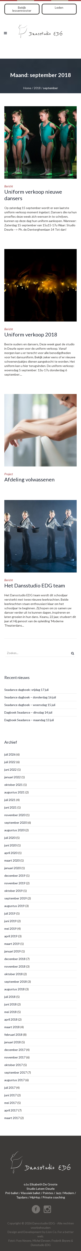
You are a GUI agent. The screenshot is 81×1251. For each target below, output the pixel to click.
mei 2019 (10, 928)
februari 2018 (13, 1034)
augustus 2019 (14, 906)
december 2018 (14, 959)
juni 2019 (10, 921)
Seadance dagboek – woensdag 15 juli (29, 705)
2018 (37, 88)
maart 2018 (12, 1027)
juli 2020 (10, 837)
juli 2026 (10, 754)
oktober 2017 (13, 1065)
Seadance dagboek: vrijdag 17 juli (26, 689)
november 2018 (14, 966)
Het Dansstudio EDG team (34, 585)
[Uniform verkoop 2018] (40, 285)
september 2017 (15, 1072)
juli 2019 (10, 913)
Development (32, 1232)
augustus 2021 (14, 792)
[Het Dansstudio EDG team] (40, 536)
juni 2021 (10, 807)
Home (27, 88)
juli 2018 (10, 997)
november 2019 (14, 883)
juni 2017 (10, 1095)
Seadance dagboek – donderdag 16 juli (30, 697)
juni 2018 (10, 1004)
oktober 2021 (13, 784)
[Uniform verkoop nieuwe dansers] (40, 142)
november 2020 (14, 815)
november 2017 (14, 1057)
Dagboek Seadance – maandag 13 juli (29, 720)
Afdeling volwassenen (29, 479)
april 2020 (10, 853)
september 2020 (15, 822)
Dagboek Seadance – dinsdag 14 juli (28, 712)
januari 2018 (12, 1042)
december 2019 (14, 875)
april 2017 (10, 1110)
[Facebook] (36, 1209)
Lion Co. (51, 1232)
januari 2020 (12, 868)
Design (12, 1232)
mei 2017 (10, 1103)
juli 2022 (10, 762)
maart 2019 (12, 943)
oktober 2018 (13, 974)
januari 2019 (12, 951)
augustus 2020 (14, 830)
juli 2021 (10, 800)
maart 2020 (12, 860)
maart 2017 (12, 1118)
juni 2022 (10, 769)
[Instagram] (47, 1209)
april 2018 (10, 1019)
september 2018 (15, 981)
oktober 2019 (13, 890)
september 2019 (15, 898)
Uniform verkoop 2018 (30, 334)
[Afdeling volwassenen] (40, 430)
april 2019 (10, 936)
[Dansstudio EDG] (40, 29)
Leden (59, 7)
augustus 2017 (14, 1080)
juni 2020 (10, 845)
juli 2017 (10, 1087)
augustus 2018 (14, 989)
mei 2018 (10, 1012)
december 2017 (14, 1050)
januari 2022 (12, 777)
